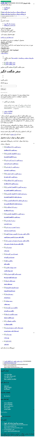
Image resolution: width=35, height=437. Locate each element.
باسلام (6, 9)
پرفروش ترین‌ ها (8, 406)
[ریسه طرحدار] (8, 294)
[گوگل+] (4, 92)
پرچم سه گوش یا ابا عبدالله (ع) (11, 183)
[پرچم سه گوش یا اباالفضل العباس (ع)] (15, 187)
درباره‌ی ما (7, 396)
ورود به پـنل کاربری (9, 23)
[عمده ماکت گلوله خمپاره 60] (12, 274)
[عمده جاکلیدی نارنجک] (11, 314)
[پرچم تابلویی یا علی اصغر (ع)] (12, 173)
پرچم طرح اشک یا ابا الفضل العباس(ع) (13, 197)
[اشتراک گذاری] (3, 92)
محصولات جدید (8, 404)
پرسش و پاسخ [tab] (8, 113)
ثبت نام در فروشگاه (9, 25)
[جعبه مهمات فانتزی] (10, 267)
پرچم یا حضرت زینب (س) (10, 230)
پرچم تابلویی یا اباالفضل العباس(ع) (12, 217)
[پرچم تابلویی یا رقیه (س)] (11, 167)
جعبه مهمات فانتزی (8, 270)
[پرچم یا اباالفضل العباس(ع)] (12, 153)
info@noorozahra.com (10, 363)
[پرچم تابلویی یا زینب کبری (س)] (13, 160)
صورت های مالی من (10, 376)
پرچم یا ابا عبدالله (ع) (9, 210)
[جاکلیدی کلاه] (8, 261)
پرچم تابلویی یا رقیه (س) (9, 170)
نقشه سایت (7, 409)
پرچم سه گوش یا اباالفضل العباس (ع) (12, 190)
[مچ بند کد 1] (8, 334)
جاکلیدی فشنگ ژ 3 (8, 324)
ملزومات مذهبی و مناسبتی (25, 58)
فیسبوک (6, 386)
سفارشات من (8, 374)
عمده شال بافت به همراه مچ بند (11, 331)
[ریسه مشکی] (8, 301)
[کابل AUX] (7, 341)
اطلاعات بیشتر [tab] (8, 111)
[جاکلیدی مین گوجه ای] (11, 307)
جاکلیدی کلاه (7, 264)
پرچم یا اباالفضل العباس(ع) (10, 157)
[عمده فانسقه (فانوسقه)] (11, 287)
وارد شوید (13, 134)
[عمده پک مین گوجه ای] (11, 254)
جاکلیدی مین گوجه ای (9, 311)
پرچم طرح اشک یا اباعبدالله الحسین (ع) (13, 203)
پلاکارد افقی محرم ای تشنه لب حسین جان (13, 244)
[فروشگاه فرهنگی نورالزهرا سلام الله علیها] (13, 12)
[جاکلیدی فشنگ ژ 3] (10, 321)
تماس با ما (7, 407)
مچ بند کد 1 (6, 337)
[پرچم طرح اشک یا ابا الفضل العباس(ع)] (15, 194)
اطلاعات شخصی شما (10, 379)
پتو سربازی (6, 250)
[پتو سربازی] (8, 247)
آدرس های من (8, 377)
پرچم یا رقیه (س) (8, 224)
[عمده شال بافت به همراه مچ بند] (13, 328)
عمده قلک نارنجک (8, 284)
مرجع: (6, 83)
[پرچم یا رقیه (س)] (9, 220)
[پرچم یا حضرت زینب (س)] (12, 227)
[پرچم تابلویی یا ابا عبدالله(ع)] (12, 147)
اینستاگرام (7, 7)
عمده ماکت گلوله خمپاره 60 (10, 277)
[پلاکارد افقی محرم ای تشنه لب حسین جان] (16, 240)
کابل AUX (6, 344)
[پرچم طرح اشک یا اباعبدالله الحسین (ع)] (15, 200)
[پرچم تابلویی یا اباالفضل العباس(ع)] (14, 214)
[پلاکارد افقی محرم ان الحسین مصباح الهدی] (16, 234)
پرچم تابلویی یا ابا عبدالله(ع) (10, 150)
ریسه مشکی (7, 304)
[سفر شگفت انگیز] (9, 62)
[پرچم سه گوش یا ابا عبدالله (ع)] (13, 180)
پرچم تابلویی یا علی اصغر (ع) (10, 177)
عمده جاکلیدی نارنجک (9, 317)
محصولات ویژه (8, 402)
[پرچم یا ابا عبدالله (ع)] (10, 207)
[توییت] (1, 92)
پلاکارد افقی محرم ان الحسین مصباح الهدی (14, 237)
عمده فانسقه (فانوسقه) (9, 291)
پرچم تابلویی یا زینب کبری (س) (11, 163)
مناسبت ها (15, 58)
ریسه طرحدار (7, 297)
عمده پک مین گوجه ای (9, 257)
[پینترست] (6, 92)
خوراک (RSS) (7, 387)
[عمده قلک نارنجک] (9, 281)
